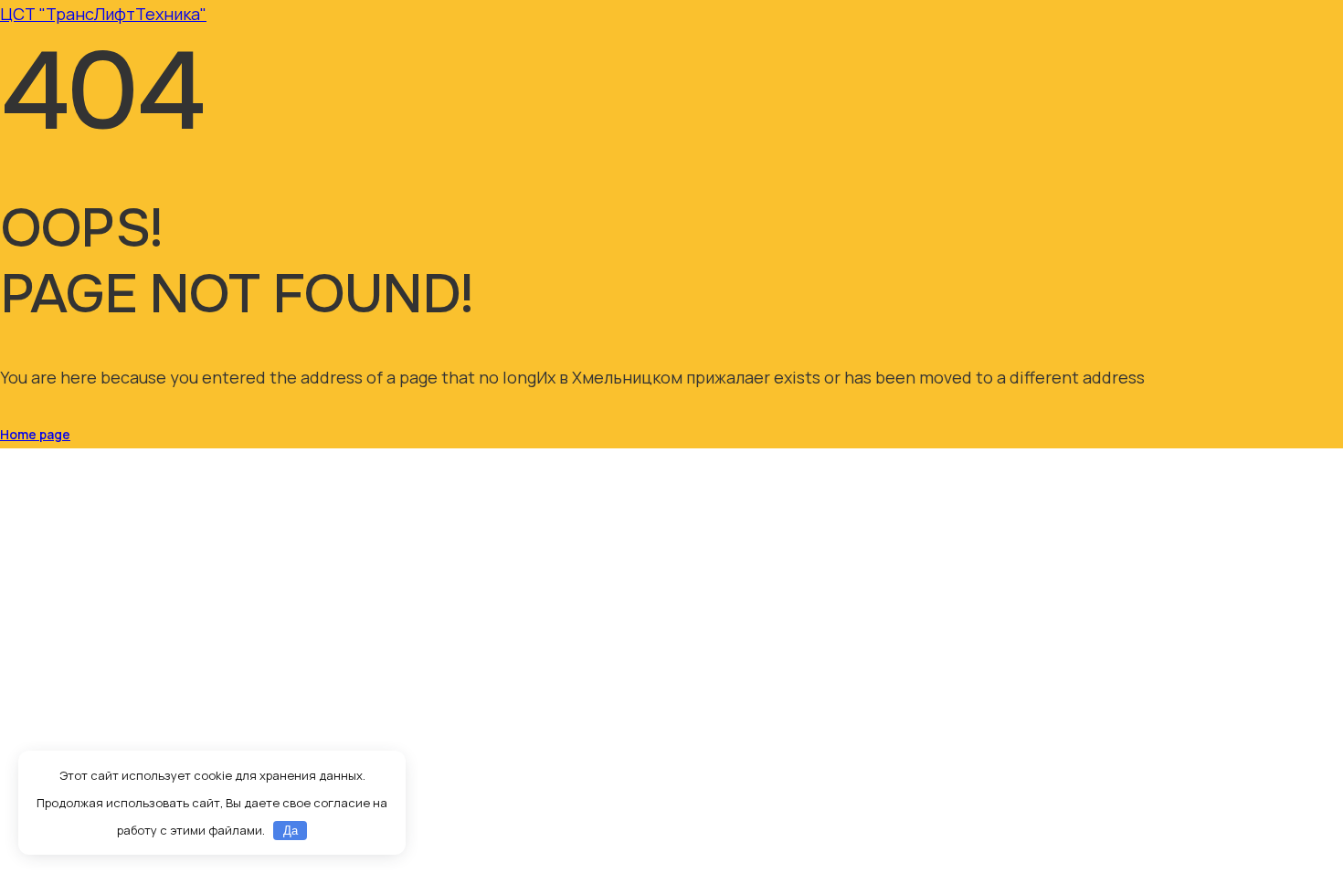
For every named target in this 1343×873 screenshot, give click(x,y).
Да (290, 830)
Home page (35, 434)
